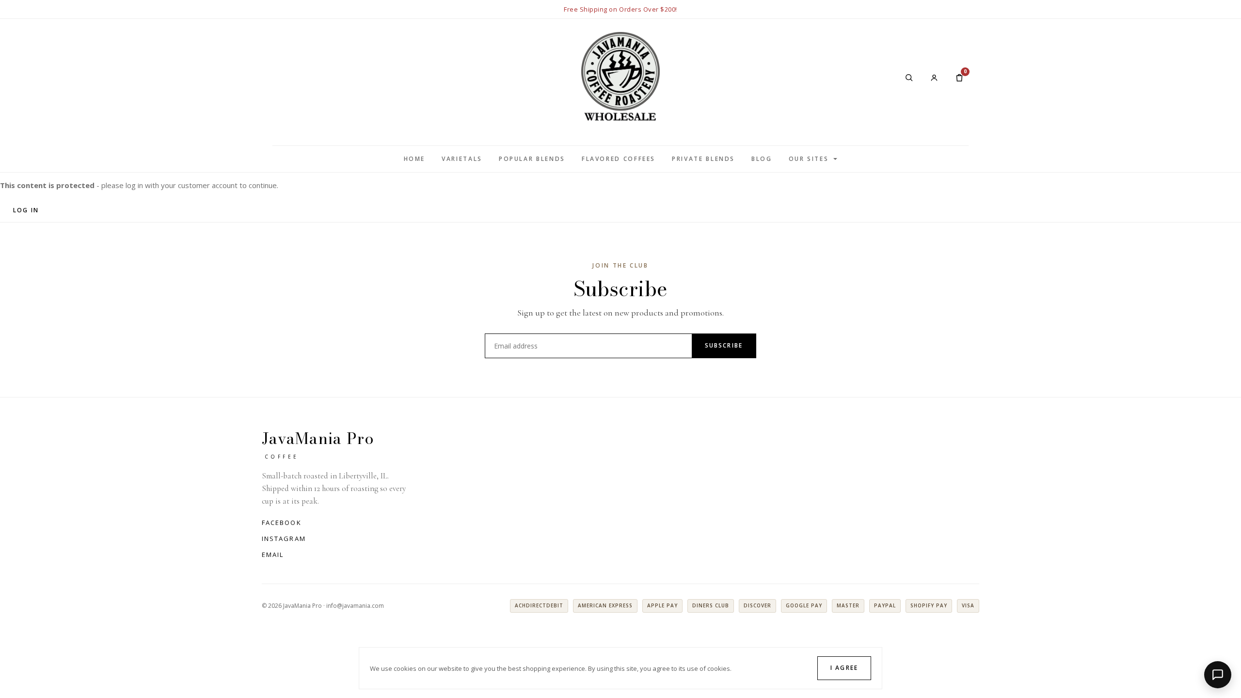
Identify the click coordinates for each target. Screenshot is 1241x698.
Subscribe (724, 345)
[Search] (909, 77)
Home (415, 159)
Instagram (284, 538)
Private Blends (703, 159)
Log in (26, 210)
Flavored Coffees (618, 159)
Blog (761, 159)
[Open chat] (1217, 674)
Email (273, 554)
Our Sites (809, 159)
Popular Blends (532, 159)
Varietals (462, 159)
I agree (844, 668)
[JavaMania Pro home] (620, 77)
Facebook (282, 522)
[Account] (934, 77)
